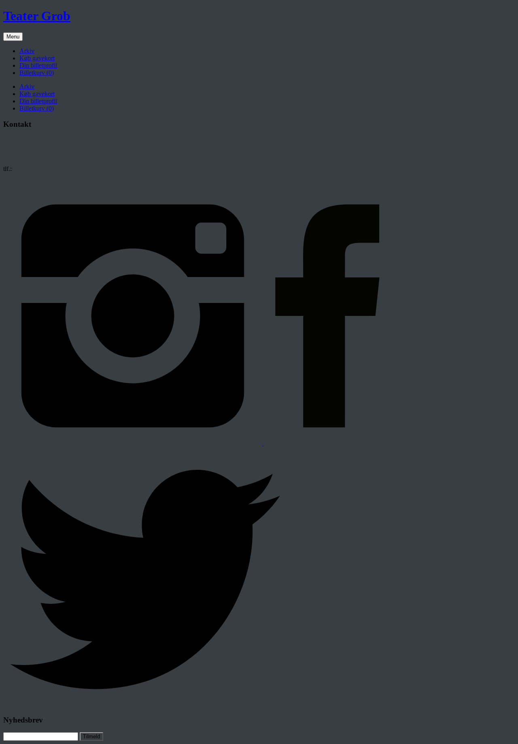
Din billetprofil (38, 65)
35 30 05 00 (28, 168)
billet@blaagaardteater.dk (35, 176)
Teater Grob (36, 16)
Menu (12, 37)
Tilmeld (91, 736)
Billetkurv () (36, 72)
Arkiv (26, 50)
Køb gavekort (37, 58)
